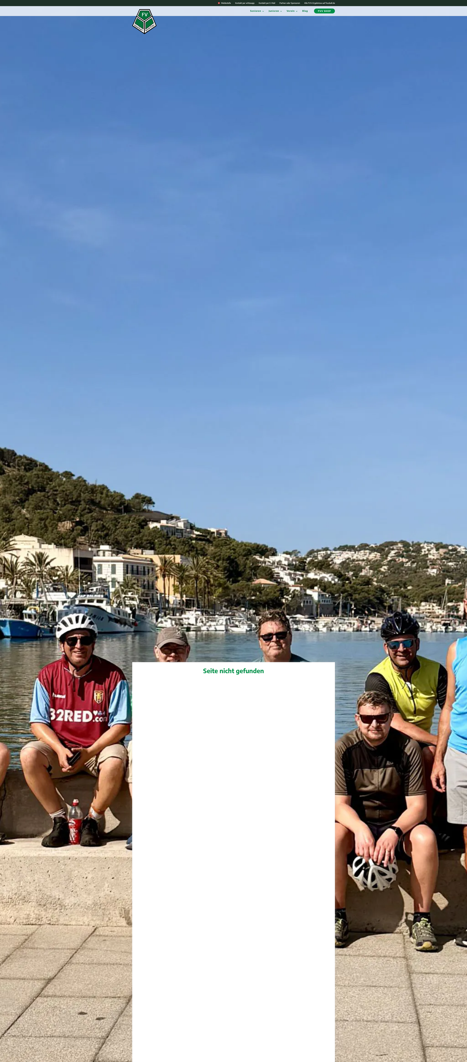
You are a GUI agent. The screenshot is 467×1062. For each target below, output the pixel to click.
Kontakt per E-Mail (267, 3)
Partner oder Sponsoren (289, 3)
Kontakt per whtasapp (244, 3)
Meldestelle (226, 3)
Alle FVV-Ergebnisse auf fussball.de (319, 3)
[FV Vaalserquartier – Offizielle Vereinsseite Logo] (144, 21)
